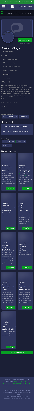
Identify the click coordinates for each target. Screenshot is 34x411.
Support (29, 385)
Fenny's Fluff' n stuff (24, 211)
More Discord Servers (17, 353)
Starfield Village (10, 48)
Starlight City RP (8, 329)
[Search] (2, 13)
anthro (7, 146)
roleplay (8, 142)
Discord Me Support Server (21, 381)
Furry (24, 117)
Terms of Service (8, 385)
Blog (24, 385)
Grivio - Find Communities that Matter (13, 383)
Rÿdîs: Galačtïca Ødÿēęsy (8, 251)
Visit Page (10, 188)
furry (21, 142)
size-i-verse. (6, 210)
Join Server (26, 40)
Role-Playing (10, 117)
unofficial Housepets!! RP (24, 251)
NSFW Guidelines (17, 385)
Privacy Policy (27, 383)
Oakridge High (24, 171)
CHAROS (5, 171)
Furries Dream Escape (24, 290)
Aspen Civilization (6, 290)
